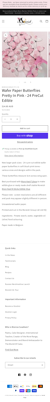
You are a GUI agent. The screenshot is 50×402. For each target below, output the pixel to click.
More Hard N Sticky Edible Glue (16, 189)
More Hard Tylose (29, 181)
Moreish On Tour (12, 290)
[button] (3, 21)
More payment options (25, 142)
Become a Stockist (12, 306)
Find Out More (11, 349)
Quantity (5, 114)
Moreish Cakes (13, 395)
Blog (7, 267)
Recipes (8, 272)
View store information (13, 155)
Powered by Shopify (23, 395)
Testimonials (10, 261)
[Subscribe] (42, 365)
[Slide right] (30, 82)
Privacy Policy (10, 318)
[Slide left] (19, 82)
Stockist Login (11, 312)
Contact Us (9, 278)
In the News (10, 255)
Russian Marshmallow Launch (17, 284)
